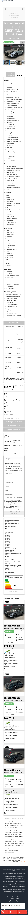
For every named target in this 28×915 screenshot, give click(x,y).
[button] (14, 52)
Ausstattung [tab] (11, 75)
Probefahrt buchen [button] (14, 426)
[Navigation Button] (6, 52)
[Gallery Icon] (19, 46)
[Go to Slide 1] (7, 62)
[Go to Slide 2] (13, 62)
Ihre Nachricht (8, 458)
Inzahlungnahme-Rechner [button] (14, 422)
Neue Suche (14, 13)
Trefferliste (15, 17)
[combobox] (14, 486)
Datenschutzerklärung (12, 500)
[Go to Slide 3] (19, 62)
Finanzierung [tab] (14, 322)
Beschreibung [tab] (20, 75)
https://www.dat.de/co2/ (9, 852)
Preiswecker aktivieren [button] (14, 430)
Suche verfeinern (14, 15)
